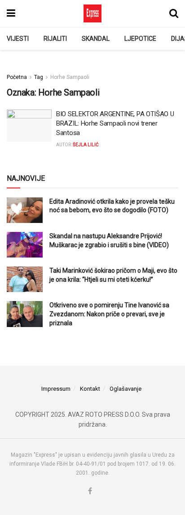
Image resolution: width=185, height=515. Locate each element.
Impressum (55, 388)
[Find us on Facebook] (90, 491)
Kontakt (90, 388)
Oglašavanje (125, 388)
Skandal (96, 38)
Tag (38, 77)
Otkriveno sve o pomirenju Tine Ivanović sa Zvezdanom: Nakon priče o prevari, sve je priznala (109, 313)
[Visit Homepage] (92, 13)
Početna (17, 77)
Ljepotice (140, 38)
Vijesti (18, 38)
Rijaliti (55, 38)
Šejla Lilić (86, 144)
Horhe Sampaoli (69, 77)
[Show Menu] (11, 13)
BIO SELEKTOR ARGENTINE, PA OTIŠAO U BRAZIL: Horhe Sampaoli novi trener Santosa (115, 123)
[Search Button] (173, 13)
